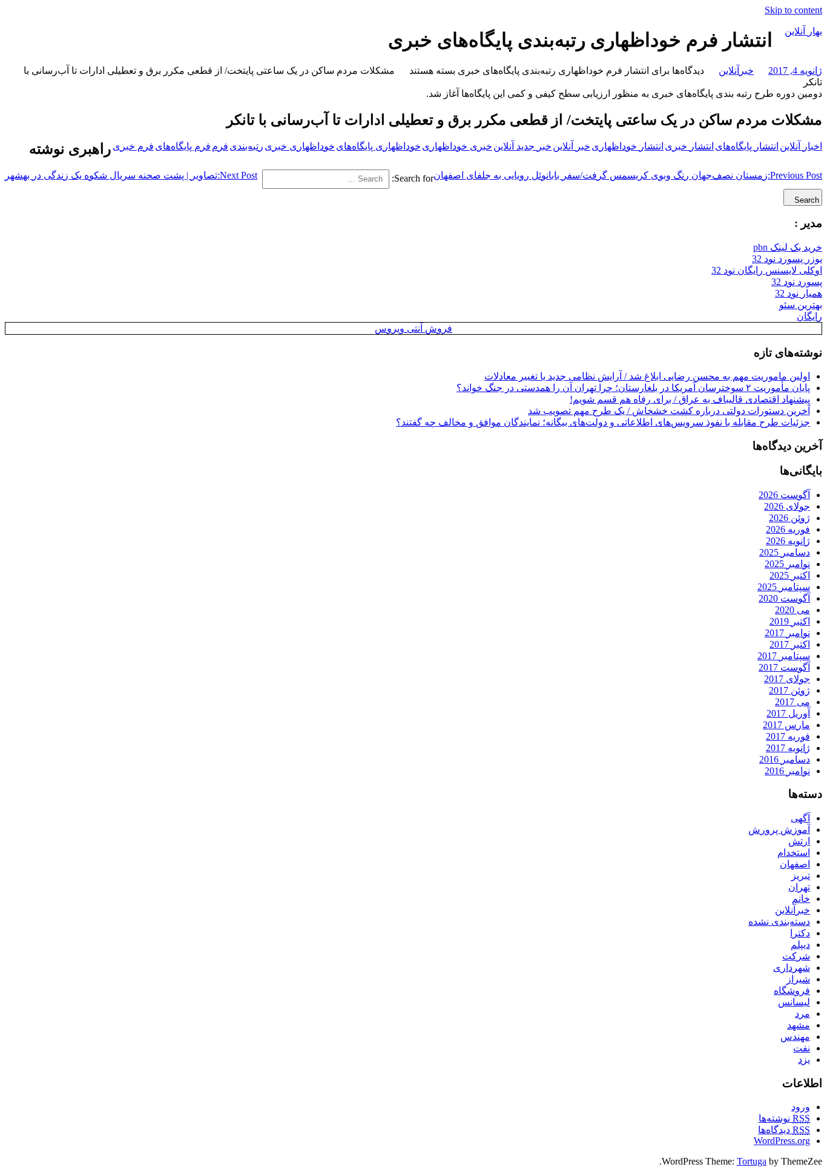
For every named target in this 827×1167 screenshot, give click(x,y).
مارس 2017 (786, 725)
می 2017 (792, 702)
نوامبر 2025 (787, 564)
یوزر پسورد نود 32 (787, 259)
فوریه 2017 (788, 736)
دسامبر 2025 (784, 552)
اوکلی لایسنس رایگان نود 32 (766, 270)
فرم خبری (133, 146)
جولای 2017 (787, 679)
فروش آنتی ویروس (413, 328)
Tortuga (751, 1161)
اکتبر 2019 (789, 621)
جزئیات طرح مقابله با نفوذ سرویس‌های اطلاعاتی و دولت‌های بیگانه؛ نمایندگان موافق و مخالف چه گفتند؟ (603, 422)
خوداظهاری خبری (300, 146)
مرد (802, 1013)
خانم (801, 898)
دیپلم (800, 944)
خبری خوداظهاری (457, 146)
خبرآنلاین (736, 70)
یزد (804, 1059)
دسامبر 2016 (784, 759)
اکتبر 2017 (789, 644)
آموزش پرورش (779, 829)
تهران (799, 887)
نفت (801, 1048)
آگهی (800, 818)
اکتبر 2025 (789, 575)
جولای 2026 (787, 506)
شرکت (796, 956)
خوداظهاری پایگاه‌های (378, 146)
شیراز (798, 979)
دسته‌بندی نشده (779, 921)
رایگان (809, 316)
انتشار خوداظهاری (627, 146)
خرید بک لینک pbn (787, 247)
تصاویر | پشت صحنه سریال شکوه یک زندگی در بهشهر (131, 175)
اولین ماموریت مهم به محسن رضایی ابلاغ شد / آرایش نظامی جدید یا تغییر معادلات (647, 376)
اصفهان (795, 864)
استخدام (793, 852)
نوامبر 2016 (787, 771)
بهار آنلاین (803, 31)
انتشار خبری (689, 146)
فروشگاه (792, 990)
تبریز (800, 875)
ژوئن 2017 (789, 690)
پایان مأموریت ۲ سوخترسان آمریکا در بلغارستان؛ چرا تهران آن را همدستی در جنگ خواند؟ (633, 388)
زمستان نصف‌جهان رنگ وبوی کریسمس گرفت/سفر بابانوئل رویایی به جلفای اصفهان (627, 175)
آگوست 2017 (784, 667)
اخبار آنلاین (801, 146)
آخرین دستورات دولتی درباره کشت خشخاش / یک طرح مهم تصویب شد (669, 411)
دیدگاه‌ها (784, 1130)
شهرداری (791, 967)
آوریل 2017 (788, 713)
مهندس (795, 1036)
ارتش (799, 841)
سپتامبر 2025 (783, 587)
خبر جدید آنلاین (522, 146)
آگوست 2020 (784, 598)
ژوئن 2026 (789, 518)
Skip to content (793, 10)
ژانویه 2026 (788, 541)
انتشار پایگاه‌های (747, 146)
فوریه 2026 (788, 529)
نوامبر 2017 (787, 633)
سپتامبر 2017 (783, 656)
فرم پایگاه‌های (183, 146)
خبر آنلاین (571, 146)
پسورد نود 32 (796, 282)
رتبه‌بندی (246, 146)
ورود (800, 1107)
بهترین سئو (800, 305)
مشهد (798, 1025)
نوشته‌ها (784, 1118)
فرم (220, 146)
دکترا (800, 933)
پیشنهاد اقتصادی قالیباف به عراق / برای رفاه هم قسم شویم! (690, 399)
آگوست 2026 (784, 495)
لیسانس (794, 1002)
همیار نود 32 (798, 293)
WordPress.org (782, 1141)
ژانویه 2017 (788, 748)
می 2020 (792, 610)
